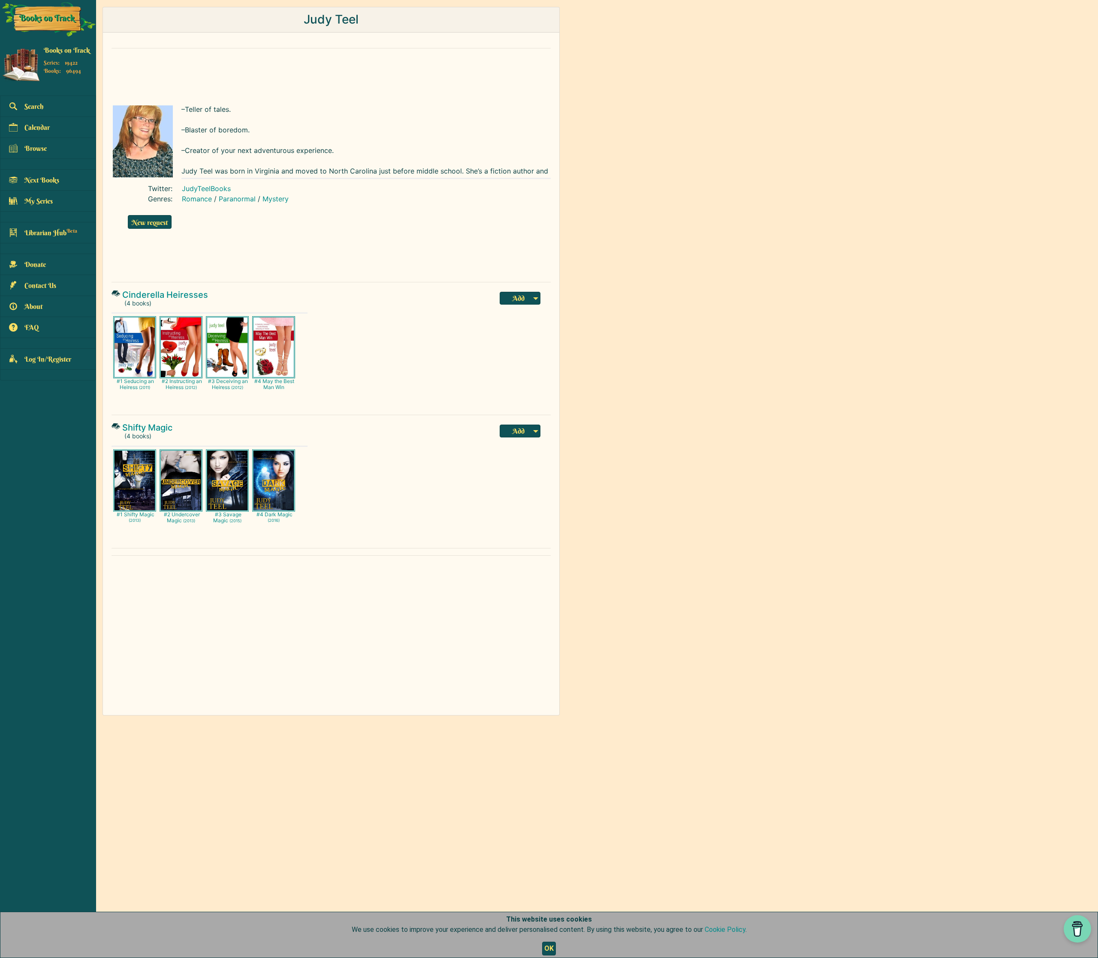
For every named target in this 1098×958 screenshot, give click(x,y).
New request (150, 222)
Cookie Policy (725, 929)
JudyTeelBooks (206, 188)
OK (549, 948)
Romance (197, 199)
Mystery (275, 199)
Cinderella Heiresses (165, 295)
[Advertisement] (315, 74)
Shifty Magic (147, 427)
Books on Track (67, 50)
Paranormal (237, 199)
